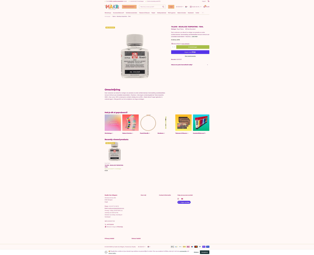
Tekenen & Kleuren (144, 12)
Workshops (108, 12)
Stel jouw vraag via (115, 226)
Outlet (197, 12)
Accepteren (204, 252)
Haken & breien (181, 12)
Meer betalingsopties (190, 56)
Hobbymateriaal (161, 12)
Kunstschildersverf (118, 12)
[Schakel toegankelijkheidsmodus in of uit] (208, 1)
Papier (153, 12)
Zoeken (163, 7)
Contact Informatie (165, 195)
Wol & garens (171, 12)
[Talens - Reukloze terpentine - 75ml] (115, 151)
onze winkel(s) (185, 43)
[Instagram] (178, 198)
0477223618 (110, 224)
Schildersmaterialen (131, 12)
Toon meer (203, 13)
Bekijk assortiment (128, 6)
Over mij (143, 195)
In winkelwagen (192, 47)
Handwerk (191, 12)
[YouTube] (182, 198)
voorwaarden (183, 251)
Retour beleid (136, 238)
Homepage (107, 16)
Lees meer (195, 36)
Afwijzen (196, 252)
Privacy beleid (109, 238)
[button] (175, 45)
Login (171, 6)
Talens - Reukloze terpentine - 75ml (114, 166)
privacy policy (112, 253)
